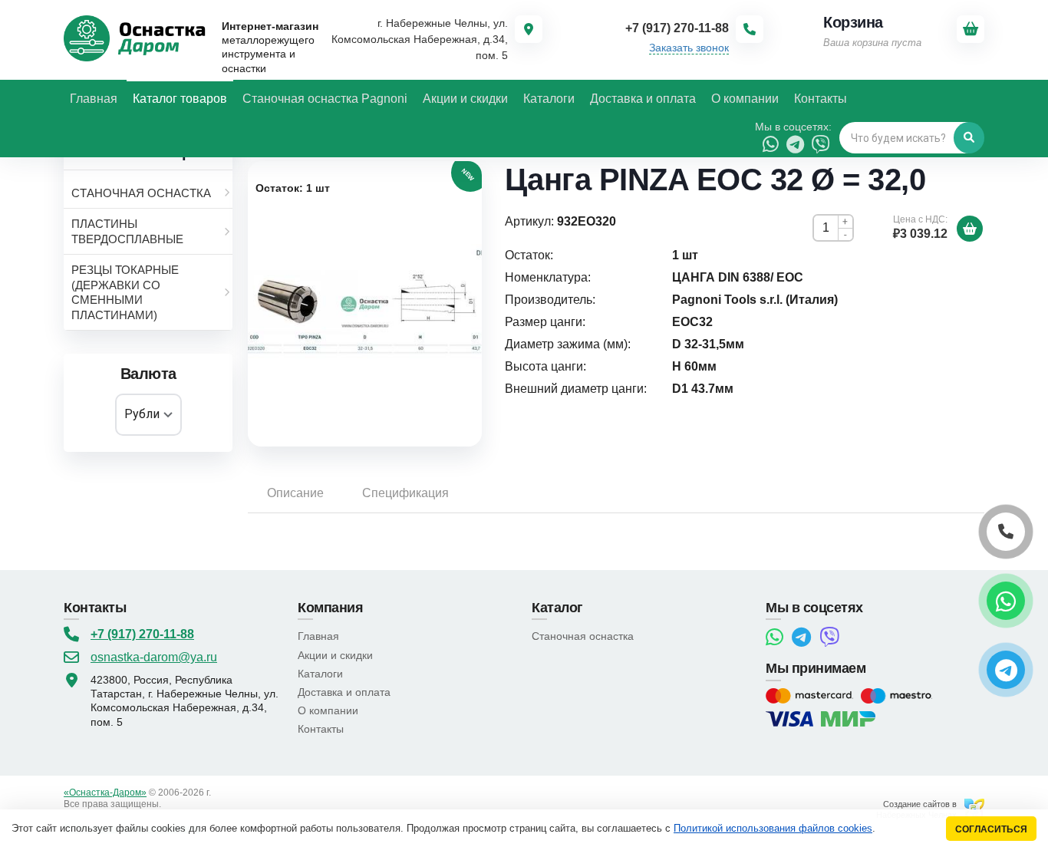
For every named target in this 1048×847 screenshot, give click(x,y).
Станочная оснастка (583, 636)
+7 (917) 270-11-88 (142, 634)
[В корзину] (969, 228)
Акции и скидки (335, 655)
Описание (295, 492)
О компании (328, 710)
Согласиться (991, 829)
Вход (174, 804)
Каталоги (320, 673)
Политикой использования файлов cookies (773, 828)
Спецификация (405, 492)
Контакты (321, 729)
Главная (318, 636)
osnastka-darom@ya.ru (154, 657)
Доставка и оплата (344, 692)
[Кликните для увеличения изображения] (365, 304)
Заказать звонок (689, 47)
